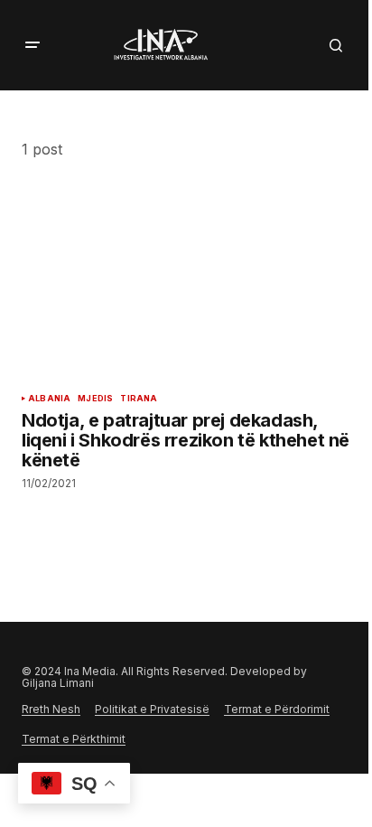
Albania (49, 398)
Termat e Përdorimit (277, 709)
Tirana (138, 398)
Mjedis (95, 398)
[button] (32, 45)
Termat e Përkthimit (74, 739)
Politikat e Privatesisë (152, 709)
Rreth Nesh (51, 709)
